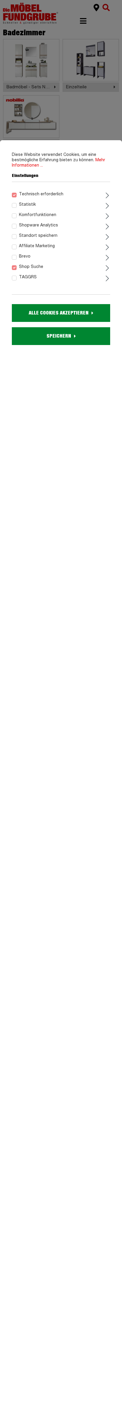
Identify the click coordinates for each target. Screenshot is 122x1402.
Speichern (58, 336)
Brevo (24, 256)
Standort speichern (38, 236)
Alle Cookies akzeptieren (59, 313)
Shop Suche (31, 267)
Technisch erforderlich (41, 194)
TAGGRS (28, 277)
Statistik (27, 204)
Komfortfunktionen (37, 215)
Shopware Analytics (38, 225)
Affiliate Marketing (37, 246)
